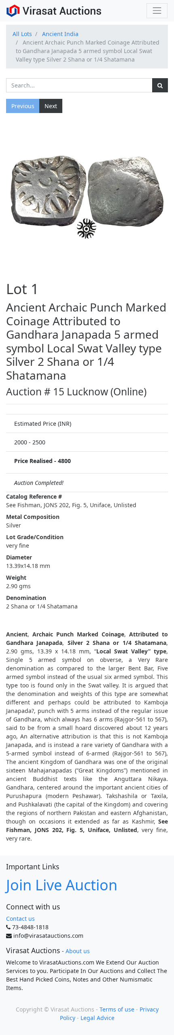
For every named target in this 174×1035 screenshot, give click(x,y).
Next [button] (51, 106)
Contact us (20, 918)
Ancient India (60, 34)
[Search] (160, 85)
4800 (64, 461)
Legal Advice (98, 1018)
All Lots (22, 34)
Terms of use (117, 1009)
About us (78, 951)
